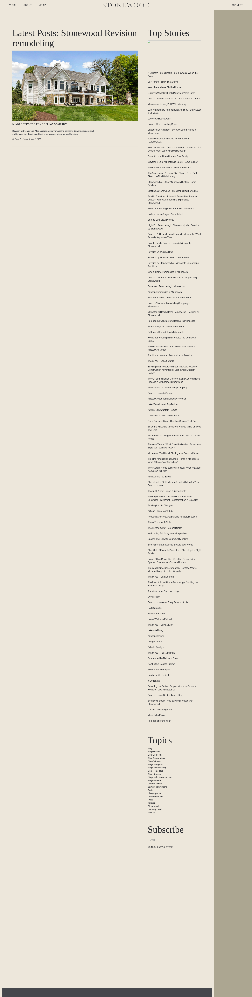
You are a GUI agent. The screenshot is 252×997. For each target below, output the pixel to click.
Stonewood (153, 806)
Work (12, 5)
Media (43, 5)
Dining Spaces (154, 793)
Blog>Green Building (157, 768)
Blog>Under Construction (160, 777)
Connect (237, 5)
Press (150, 800)
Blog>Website (154, 781)
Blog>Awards (154, 752)
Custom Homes (155, 784)
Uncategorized (154, 809)
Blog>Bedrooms (155, 755)
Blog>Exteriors (154, 761)
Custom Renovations (157, 787)
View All (151, 813)
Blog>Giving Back (156, 765)
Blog (150, 749)
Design (151, 790)
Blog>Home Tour (155, 771)
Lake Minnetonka (155, 797)
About (27, 5)
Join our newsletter (160, 847)
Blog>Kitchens (154, 774)
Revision (151, 803)
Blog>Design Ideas (156, 758)
